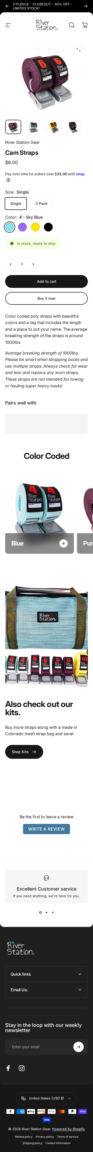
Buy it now (46, 298)
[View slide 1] (40, 912)
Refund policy (24, 1136)
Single (15, 203)
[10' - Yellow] (35, 227)
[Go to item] (13, 127)
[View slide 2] (46, 912)
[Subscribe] (78, 1047)
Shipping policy (32, 1143)
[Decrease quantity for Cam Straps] (10, 264)
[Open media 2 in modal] (78, 50)
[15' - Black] (48, 227)
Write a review (46, 829)
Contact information (58, 1143)
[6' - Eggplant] (22, 227)
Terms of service (67, 1136)
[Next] (85, 6)
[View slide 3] (53, 912)
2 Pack (42, 203)
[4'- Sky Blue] (9, 227)
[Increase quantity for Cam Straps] (33, 264)
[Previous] (7, 6)
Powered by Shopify (68, 1129)
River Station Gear (22, 142)
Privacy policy (45, 1136)
